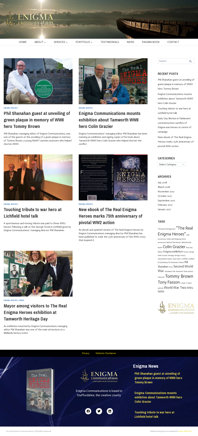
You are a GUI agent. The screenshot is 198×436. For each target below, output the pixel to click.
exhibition (177, 251)
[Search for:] (176, 60)
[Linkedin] (110, 411)
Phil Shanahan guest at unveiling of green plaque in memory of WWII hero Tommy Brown (37, 119)
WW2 (190, 287)
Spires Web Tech (185, 431)
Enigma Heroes (11, 108)
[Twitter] (99, 411)
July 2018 (162, 182)
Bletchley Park (186, 242)
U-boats (189, 283)
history (182, 255)
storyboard (168, 271)
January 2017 (164, 209)
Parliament (175, 262)
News (130, 42)
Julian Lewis (176, 259)
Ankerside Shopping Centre (176, 239)
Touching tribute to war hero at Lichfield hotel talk (154, 414)
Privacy (85, 353)
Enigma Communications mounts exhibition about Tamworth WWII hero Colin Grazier (109, 119)
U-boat (182, 283)
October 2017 (165, 196)
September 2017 (166, 200)
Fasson (185, 252)
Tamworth (179, 271)
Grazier (165, 255)
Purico (171, 267)
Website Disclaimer (106, 353)
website (160, 288)
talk (174, 271)
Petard (181, 262)
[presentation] (38, 81)
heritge (177, 255)
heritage (171, 255)
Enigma (167, 251)
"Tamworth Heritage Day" (167, 229)
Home (23, 42)
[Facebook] (88, 411)
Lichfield (185, 259)
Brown (160, 248)
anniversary (162, 242)
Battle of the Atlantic (174, 242)
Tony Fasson (169, 282)
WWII (161, 291)
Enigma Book (150, 42)
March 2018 (164, 187)
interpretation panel (165, 259)
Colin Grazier (174, 246)
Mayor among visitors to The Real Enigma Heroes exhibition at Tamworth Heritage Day (35, 312)
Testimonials (110, 42)
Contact (173, 42)
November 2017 (166, 191)
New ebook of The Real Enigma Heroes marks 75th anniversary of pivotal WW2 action (110, 216)
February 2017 (165, 204)
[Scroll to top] (190, 427)
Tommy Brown (179, 276)
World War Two (175, 287)
